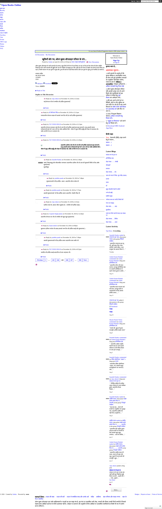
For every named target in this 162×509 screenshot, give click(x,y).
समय (107, 182)
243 (53, 260)
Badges (137, 494)
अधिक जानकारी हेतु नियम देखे (115, 86)
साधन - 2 (109, 145)
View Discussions (93, 62)
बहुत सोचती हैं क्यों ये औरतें (113, 189)
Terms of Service (157, 494)
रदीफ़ (92, 497)
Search (160, 1)
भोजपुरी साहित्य (121, 426)
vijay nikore (55, 98)
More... (116, 490)
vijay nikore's (115, 379)
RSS (36, 265)
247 (71, 260)
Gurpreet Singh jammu (56, 214)
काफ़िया (98, 497)
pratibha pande (59, 178)
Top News (109, 231)
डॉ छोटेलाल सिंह (53, 112)
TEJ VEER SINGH (55, 124)
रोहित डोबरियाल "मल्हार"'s (118, 359)
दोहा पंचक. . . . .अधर (111, 222)
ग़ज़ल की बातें (60, 497)
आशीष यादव (112, 420)
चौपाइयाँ (108, 165)
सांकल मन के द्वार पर (111, 154)
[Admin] (38, 63)
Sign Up (133, 1)
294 (80, 260)
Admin (50, 62)
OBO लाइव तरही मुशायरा (78, 62)
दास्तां (107, 179)
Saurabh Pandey (57, 159)
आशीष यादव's (113, 399)
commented (112, 259)
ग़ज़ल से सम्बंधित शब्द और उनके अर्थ (78, 497)
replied (121, 235)
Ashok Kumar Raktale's (118, 339)
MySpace (40, 83)
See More (112, 480)
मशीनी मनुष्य (109, 196)
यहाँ (109, 123)
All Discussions (39, 55)
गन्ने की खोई (109, 192)
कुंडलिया (108, 210)
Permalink (45, 99)
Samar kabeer (53, 225)
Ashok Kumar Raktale (116, 257)
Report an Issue (145, 494)
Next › (85, 260)
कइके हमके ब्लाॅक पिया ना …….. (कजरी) (117, 400)
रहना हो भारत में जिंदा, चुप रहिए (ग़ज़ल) (116, 175)
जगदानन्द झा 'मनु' (114, 300)
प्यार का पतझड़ (110, 203)
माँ (106, 186)
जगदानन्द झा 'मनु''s (114, 237)
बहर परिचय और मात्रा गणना (111, 497)
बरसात (108, 168)
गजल (110, 239)
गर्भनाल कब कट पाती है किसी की (114, 199)
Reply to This (40, 90)
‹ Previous (39, 260)
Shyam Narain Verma (115, 320)
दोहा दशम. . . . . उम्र (111, 206)
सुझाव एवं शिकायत (113, 121)
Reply (46, 108)
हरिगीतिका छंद (110, 158)
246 (67, 260)
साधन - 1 (109, 142)
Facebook (48, 83)
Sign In (138, 1)
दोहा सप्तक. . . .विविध (112, 218)
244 (58, 260)
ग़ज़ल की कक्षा (50, 497)
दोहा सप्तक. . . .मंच (111, 172)
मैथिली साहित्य (113, 304)
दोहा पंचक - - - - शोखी (112, 161)
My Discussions (50, 55)
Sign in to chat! (149, 508)
